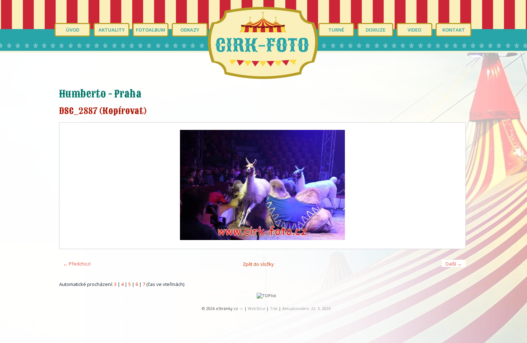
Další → (454, 263)
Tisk (273, 308)
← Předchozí (77, 263)
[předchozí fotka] (71, 186)
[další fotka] (454, 186)
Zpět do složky (258, 264)
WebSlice (256, 308)
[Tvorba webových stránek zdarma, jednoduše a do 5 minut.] (241, 309)
